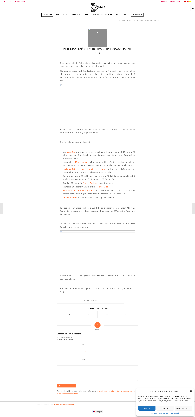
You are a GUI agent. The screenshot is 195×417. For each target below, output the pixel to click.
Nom (83, 344)
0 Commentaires (90, 301)
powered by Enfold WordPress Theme (64, 404)
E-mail (84, 352)
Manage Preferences (183, 408)
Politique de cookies (156, 413)
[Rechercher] (146, 14)
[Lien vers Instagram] (13, 1)
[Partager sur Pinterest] (125, 314)
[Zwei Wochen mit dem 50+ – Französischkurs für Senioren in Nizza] (193, 208)
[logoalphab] (97, 7)
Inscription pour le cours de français (170, 1)
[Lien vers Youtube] (7, 1)
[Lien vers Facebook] (4, 1)
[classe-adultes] (97, 38)
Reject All (165, 408)
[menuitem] (170, 1)
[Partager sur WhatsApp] (107, 314)
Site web (84, 359)
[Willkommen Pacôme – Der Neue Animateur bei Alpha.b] (1, 208)
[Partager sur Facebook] (69, 314)
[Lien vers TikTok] (10, 1)
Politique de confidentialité (171, 413)
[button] (191, 391)
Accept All (147, 408)
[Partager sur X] (88, 314)
